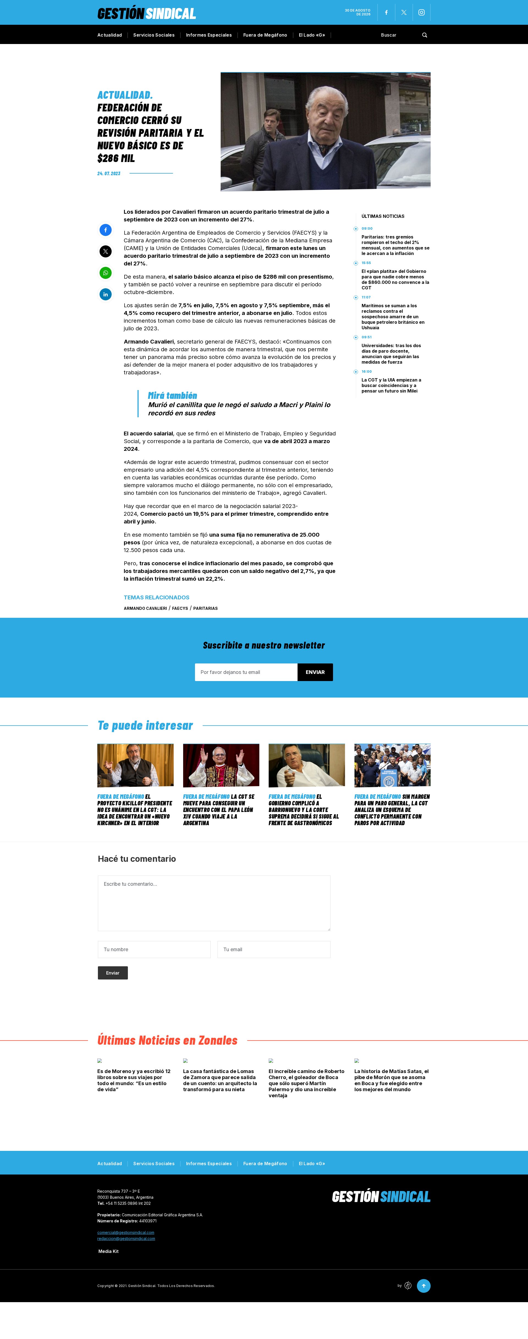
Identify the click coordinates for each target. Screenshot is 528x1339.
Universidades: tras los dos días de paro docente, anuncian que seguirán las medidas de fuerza (391, 354)
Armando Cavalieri (145, 608)
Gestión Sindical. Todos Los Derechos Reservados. (171, 1286)
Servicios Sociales (154, 35)
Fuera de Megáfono (265, 35)
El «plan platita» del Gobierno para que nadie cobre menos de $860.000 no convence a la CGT (395, 279)
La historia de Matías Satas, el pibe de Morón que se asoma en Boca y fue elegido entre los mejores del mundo (391, 1080)
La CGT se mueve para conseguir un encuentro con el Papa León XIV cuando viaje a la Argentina (218, 809)
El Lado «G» (312, 35)
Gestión (146, 13)
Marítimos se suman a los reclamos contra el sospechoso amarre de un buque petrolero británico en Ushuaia (393, 316)
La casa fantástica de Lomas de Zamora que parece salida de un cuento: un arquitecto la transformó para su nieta (220, 1080)
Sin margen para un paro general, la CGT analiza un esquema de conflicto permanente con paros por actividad (392, 809)
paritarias (205, 608)
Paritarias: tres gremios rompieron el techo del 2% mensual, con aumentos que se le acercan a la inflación (396, 245)
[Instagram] (422, 12)
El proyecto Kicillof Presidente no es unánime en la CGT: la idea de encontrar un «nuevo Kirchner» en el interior (134, 809)
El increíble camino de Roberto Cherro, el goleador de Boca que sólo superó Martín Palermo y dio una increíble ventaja (306, 1083)
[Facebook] (386, 12)
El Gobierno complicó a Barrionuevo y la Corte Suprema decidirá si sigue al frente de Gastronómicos (304, 809)
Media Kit (108, 1251)
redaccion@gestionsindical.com (126, 1238)
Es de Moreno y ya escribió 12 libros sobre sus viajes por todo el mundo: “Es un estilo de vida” (133, 1080)
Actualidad (109, 35)
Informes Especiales (209, 35)
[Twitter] (404, 12)
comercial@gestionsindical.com (125, 1232)
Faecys (180, 608)
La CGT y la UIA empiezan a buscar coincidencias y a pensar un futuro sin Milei (391, 385)
